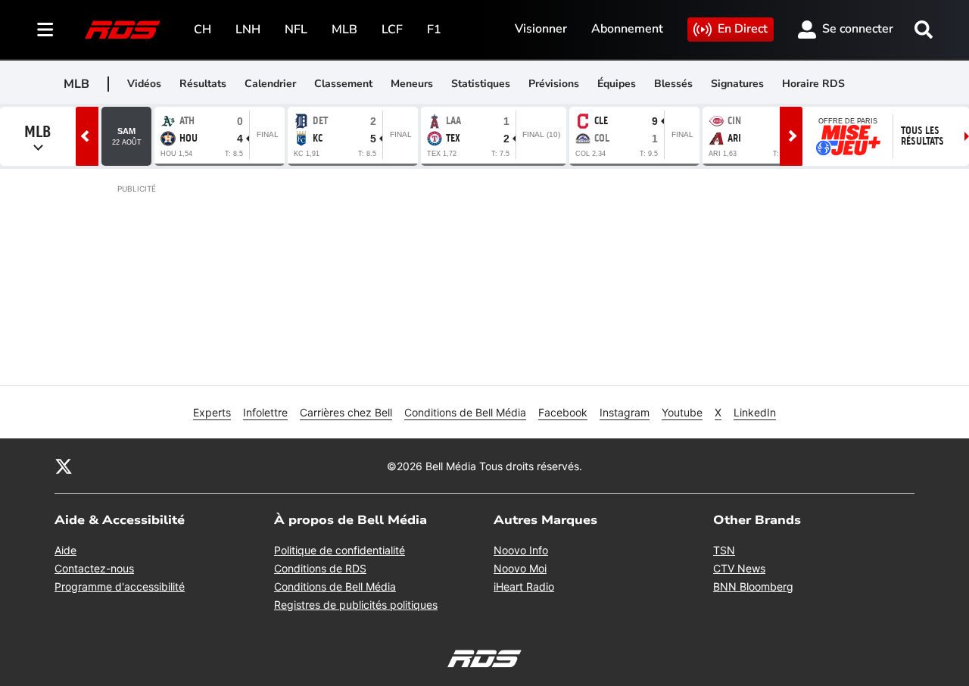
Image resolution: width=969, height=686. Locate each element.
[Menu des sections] (45, 29)
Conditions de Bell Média (465, 412)
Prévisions (553, 83)
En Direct (743, 28)
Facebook (562, 412)
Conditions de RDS (320, 568)
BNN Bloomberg (753, 586)
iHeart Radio (524, 586)
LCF (392, 29)
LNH (247, 29)
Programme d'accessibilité (120, 586)
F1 (434, 29)
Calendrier (270, 83)
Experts (212, 412)
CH (202, 29)
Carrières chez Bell (346, 412)
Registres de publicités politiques (356, 604)
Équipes (616, 83)
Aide (65, 550)
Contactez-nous (94, 568)
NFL (296, 29)
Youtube (682, 412)
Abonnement (627, 28)
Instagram (625, 412)
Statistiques (480, 83)
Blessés (673, 83)
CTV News (739, 568)
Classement (343, 83)
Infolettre (265, 412)
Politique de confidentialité (339, 550)
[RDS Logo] (122, 29)
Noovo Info (521, 550)
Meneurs (412, 83)
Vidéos (144, 83)
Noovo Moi (520, 568)
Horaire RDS (813, 83)
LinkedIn (755, 412)
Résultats (202, 83)
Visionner (541, 28)
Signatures (737, 83)
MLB (344, 29)
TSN (724, 550)
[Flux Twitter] (64, 466)
